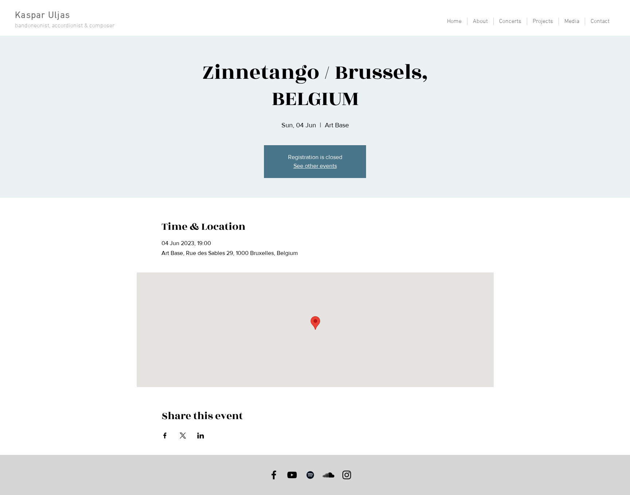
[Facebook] (274, 475)
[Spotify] (310, 475)
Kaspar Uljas (42, 15)
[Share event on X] (182, 435)
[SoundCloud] (328, 475)
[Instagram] (347, 475)
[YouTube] (292, 475)
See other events (315, 166)
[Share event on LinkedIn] (200, 435)
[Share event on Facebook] (165, 435)
